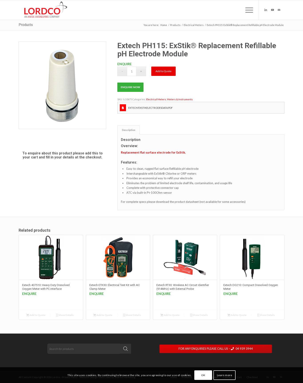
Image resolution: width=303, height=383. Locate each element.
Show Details (66, 315)
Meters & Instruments (180, 99)
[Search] (125, 349)
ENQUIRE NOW (130, 87)
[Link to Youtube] (272, 9)
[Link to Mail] (279, 9)
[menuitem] (247, 10)
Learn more (224, 375)
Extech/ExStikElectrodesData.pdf (150, 107)
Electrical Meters (156, 99)
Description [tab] (128, 129)
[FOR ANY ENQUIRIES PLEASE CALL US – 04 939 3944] (221, 345)
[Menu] (247, 10)
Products (26, 25)
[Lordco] (45, 10)
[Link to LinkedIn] (265, 9)
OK (203, 375)
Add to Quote (163, 71)
